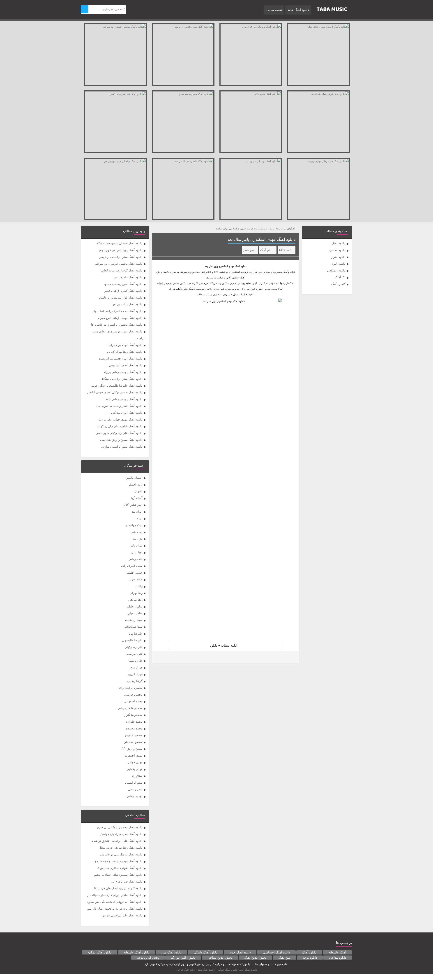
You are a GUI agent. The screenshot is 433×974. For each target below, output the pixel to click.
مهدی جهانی (135, 762)
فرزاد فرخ (136, 667)
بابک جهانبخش (134, 525)
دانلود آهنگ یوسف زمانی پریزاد (123, 372)
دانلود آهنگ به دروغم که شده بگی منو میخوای (114, 902)
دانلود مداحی (337, 250)
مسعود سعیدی (133, 735)
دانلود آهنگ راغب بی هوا (127, 304)
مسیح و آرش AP (132, 748)
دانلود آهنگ (338, 243)
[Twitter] (158, 657)
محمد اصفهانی (133, 701)
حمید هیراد (136, 579)
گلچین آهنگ (338, 284)
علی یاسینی (135, 660)
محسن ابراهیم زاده (130, 687)
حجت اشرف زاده (132, 566)
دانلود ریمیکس (336, 270)
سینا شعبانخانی (133, 626)
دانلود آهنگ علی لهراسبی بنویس (122, 915)
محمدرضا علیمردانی (130, 708)
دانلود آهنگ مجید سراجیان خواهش (121, 834)
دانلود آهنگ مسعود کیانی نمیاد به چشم (118, 874)
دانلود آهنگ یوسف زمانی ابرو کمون (120, 318)
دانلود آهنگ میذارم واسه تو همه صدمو (119, 861)
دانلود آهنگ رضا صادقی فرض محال (121, 847)
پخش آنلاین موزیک (183, 957)
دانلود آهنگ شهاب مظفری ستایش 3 (120, 868)
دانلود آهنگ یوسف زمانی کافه (124, 399)
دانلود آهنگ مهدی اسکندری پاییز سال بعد (261, 239)
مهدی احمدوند (134, 755)
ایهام (140, 518)
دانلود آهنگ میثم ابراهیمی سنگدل (122, 379)
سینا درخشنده (134, 620)
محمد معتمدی (134, 728)
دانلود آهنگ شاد (171, 952)
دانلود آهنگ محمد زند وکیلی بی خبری (120, 827)
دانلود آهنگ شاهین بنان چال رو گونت (120, 426)
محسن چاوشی (133, 694)
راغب (139, 586)
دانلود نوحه (310, 957)
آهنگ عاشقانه (337, 952)
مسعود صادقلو (133, 742)
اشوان (138, 491)
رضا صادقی (135, 599)
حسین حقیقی (134, 572)
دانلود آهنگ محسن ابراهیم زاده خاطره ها (117, 324)
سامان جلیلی (135, 606)
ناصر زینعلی (135, 789)
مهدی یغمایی (135, 769)
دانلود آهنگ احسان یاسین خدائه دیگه (120, 243)
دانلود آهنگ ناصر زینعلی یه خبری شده (119, 406)
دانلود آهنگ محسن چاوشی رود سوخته (119, 263)
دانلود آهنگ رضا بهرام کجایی (125, 351)
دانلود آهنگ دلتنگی (205, 952)
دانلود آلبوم (338, 263)
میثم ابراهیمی (134, 782)
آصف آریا (137, 498)
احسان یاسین (134, 477)
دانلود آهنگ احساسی (276, 952)
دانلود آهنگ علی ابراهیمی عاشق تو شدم (117, 841)
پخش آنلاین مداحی (219, 957)
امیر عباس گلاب (133, 505)
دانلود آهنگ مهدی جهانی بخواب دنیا (121, 419)
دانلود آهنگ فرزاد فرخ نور (127, 881)
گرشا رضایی (135, 681)
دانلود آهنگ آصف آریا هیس (126, 365)
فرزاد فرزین (135, 674)
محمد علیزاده (134, 721)
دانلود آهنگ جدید (298, 10)
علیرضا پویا (136, 633)
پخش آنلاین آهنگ (255, 957)
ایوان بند (137, 511)
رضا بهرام (136, 593)
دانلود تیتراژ (338, 257)
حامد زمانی (136, 559)
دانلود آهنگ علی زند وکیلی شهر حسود (119, 433)
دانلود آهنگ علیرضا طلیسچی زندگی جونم (117, 385)
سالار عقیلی (135, 613)
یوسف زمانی (135, 796)
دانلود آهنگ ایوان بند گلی (127, 412)
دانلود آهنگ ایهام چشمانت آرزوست (121, 358)
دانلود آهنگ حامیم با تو (128, 277)
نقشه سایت (274, 10)
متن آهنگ (284, 957)
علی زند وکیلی (134, 647)
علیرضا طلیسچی (132, 640)
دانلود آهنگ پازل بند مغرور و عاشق (121, 297)
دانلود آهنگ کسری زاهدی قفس (123, 290)
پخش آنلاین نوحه (148, 957)
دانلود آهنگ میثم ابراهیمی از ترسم (121, 257)
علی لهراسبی (134, 654)
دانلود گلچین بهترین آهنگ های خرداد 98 (118, 888)
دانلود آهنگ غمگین (99, 952)
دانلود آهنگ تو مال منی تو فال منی (121, 854)
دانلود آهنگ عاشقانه (136, 952)
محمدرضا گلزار (133, 715)
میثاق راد (137, 776)
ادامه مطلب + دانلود (223, 645)
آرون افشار (136, 484)
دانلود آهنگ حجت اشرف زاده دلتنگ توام (117, 311)
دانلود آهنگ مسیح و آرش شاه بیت (121, 439)
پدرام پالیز (136, 545)
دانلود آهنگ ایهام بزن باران (126, 345)
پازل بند (138, 538)
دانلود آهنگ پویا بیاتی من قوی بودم (121, 250)
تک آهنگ (340, 277)
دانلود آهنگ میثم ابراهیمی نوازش (122, 446)
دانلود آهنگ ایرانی (186, 969)
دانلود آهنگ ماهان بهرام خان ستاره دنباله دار (115, 895)
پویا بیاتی (137, 552)
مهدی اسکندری (226, 266)
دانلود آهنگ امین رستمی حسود (123, 284)
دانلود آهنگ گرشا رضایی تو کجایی (122, 270)
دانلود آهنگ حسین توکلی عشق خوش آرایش (115, 392)
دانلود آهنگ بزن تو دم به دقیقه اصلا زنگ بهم (115, 908)
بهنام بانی (137, 532)
